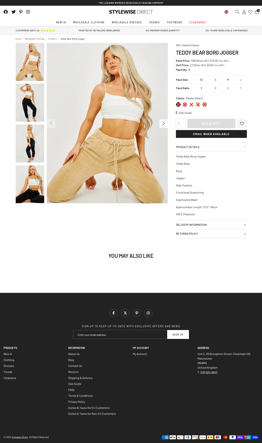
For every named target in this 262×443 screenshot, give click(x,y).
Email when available (211, 134)
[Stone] (198, 104)
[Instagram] (28, 12)
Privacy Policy (76, 401)
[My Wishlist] (250, 12)
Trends (154, 22)
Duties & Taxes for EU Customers (89, 407)
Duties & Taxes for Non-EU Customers (92, 413)
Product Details (187, 147)
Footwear (174, 22)
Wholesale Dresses (127, 22)
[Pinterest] (20, 12)
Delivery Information (191, 224)
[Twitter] (13, 12)
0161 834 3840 (209, 372)
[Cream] (191, 104)
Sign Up (178, 334)
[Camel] (204, 104)
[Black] (178, 104)
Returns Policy (187, 233)
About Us (74, 353)
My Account (140, 353)
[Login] (244, 12)
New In (61, 22)
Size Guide (74, 383)
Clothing (9, 360)
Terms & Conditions (80, 395)
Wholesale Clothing (89, 22)
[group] (107, 123)
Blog (71, 360)
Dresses (9, 365)
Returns (73, 371)
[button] (256, 12)
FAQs (71, 389)
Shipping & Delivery (80, 377)
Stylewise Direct (131, 12)
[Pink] (185, 104)
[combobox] (237, 11)
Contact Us (75, 365)
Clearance (197, 22)
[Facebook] (6, 12)
